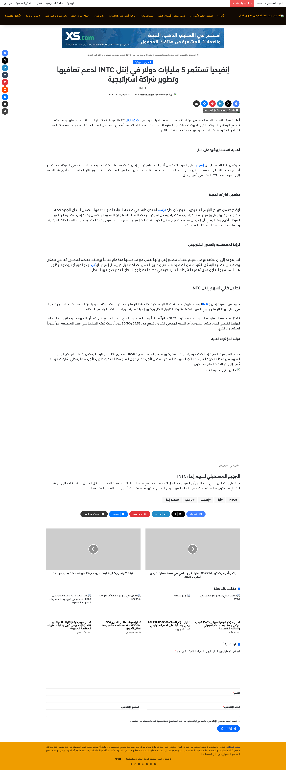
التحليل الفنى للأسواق (202, 16)
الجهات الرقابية (33, 16)
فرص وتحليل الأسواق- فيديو (171, 16)
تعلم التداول (147, 16)
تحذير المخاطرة (23, 3)
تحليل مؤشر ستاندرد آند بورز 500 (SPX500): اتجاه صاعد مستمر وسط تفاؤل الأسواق (121, 625)
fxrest (118, 758)
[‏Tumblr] (5, 75)
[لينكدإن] (220, 103)
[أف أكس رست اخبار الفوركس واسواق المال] (261, 16)
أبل (219, 499)
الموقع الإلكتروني (130, 707)
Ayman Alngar (147, 94)
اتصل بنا (38, 3)
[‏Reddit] (5, 89)
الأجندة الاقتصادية (13, 16)
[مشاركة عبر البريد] (196, 103)
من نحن (8, 3)
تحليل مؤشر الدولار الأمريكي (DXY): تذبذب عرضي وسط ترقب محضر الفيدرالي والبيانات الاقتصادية (217, 625)
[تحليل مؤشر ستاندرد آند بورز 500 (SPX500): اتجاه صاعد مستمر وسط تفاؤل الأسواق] (118, 606)
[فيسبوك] (236, 103)
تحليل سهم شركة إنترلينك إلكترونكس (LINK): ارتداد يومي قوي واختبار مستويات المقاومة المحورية (69, 625)
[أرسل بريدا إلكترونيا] (136, 94)
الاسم (236, 692)
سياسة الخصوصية (54, 3)
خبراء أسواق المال (80, 16)
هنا (202, 754)
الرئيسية (70, 3)
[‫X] (228, 103)
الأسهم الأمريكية (178, 55)
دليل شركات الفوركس (56, 16)
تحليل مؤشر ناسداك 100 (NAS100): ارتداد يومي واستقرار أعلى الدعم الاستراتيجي (168, 624)
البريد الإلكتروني (231, 707)
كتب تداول (99, 16)
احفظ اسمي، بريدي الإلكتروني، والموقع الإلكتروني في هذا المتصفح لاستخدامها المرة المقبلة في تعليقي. (183, 721)
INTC (232, 499)
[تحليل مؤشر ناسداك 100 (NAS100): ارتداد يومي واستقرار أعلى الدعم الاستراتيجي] (167, 606)
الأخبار (222, 16)
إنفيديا (205, 499)
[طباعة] (5, 111)
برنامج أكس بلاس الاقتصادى (122, 16)
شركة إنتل (171, 499)
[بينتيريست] (212, 103)
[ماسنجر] (204, 103)
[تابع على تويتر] (138, 94)
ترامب (188, 499)
